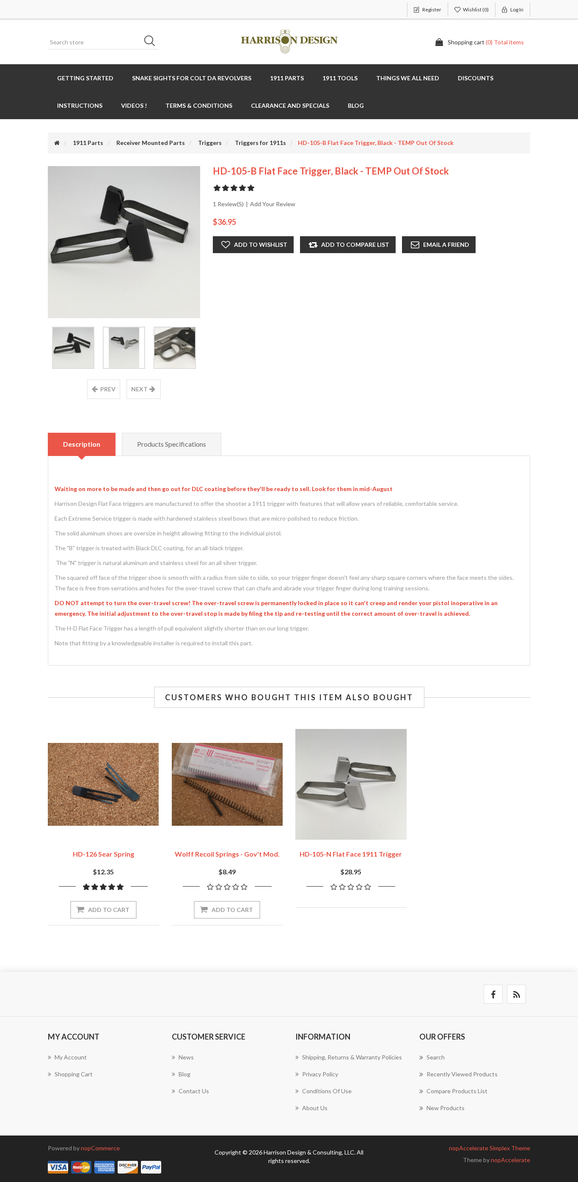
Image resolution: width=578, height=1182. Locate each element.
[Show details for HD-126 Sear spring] (103, 784)
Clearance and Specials (290, 105)
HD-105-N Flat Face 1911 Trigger (351, 854)
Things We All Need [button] (407, 78)
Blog (356, 105)
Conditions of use (327, 1091)
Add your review (272, 203)
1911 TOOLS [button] (340, 78)
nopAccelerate (510, 1159)
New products (446, 1107)
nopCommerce (100, 1148)
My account (71, 1057)
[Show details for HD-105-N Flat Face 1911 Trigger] (351, 784)
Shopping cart (74, 1074)
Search (152, 42)
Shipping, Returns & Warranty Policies (352, 1057)
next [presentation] (139, 389)
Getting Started (85, 78)
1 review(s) (228, 203)
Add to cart (108, 909)
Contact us (194, 1091)
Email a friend (446, 244)
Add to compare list (355, 244)
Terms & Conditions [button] (198, 105)
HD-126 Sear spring (103, 854)
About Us (315, 1107)
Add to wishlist (260, 244)
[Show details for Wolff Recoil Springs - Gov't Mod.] (227, 784)
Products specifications (171, 444)
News (186, 1057)
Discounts (475, 78)
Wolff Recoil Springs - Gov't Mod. (227, 854)
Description (81, 444)
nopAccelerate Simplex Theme (489, 1148)
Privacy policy (320, 1074)
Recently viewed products (462, 1074)
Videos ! (134, 105)
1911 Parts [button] (287, 78)
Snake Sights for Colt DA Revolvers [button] (191, 78)
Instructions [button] (79, 105)
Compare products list (457, 1091)
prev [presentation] (108, 389)
